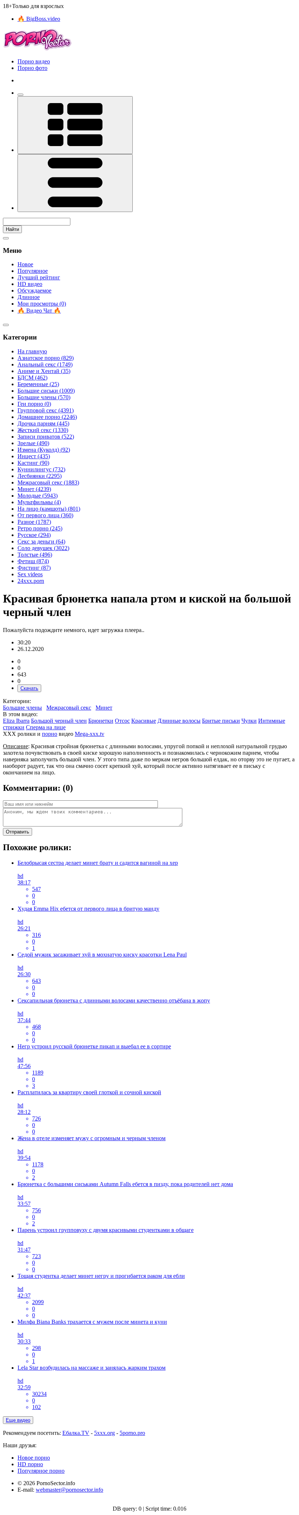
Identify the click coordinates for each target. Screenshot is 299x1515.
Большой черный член (59, 721)
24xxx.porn (31, 581)
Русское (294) (34, 535)
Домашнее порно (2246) (47, 417)
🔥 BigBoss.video (39, 19)
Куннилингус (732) (41, 469)
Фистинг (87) (34, 568)
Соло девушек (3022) (43, 548)
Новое (25, 264)
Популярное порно (41, 1471)
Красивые (143, 721)
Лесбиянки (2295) (40, 476)
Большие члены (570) (44, 397)
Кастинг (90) (33, 463)
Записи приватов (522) (46, 436)
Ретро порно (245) (40, 528)
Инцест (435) (34, 456)
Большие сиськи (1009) (46, 391)
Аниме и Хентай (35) (44, 371)
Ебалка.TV (75, 1433)
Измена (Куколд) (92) (44, 450)
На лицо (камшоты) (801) (49, 509)
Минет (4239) (34, 489)
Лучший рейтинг (39, 277)
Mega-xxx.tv (89, 734)
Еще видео (18, 1420)
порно (49, 734)
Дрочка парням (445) (43, 423)
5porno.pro (132, 1433)
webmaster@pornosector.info (69, 1490)
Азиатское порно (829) (46, 358)
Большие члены (22, 707)
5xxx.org (104, 1433)
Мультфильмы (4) (39, 502)
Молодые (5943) (38, 495)
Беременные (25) (38, 384)
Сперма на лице (46, 727)
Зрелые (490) (33, 443)
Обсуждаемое (34, 290)
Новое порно (34, 1458)
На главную (32, 351)
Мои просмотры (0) (42, 304)
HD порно (30, 1464)
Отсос (122, 721)
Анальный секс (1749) (45, 364)
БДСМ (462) (32, 377)
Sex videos (30, 574)
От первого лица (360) (45, 515)
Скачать (29, 688)
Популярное (33, 271)
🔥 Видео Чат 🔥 (39, 310)
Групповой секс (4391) (46, 410)
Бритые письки (221, 721)
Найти (12, 229)
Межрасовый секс (68, 707)
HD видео (30, 284)
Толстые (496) (35, 555)
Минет (104, 707)
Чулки (249, 721)
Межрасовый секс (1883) (48, 482)
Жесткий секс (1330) (43, 430)
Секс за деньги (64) (41, 541)
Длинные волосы (179, 721)
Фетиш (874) (33, 561)
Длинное (29, 297)
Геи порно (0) (34, 404)
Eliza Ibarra (16, 721)
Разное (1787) (34, 522)
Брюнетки (100, 721)
